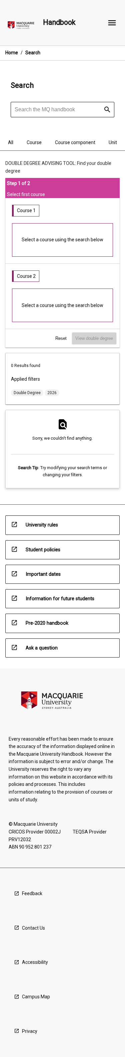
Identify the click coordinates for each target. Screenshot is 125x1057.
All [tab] (10, 142)
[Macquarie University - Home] (21, 26)
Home (11, 52)
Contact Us (33, 928)
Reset (61, 338)
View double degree (94, 338)
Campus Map (36, 996)
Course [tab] (34, 142)
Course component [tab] (75, 142)
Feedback (32, 893)
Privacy (29, 1031)
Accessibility (35, 962)
